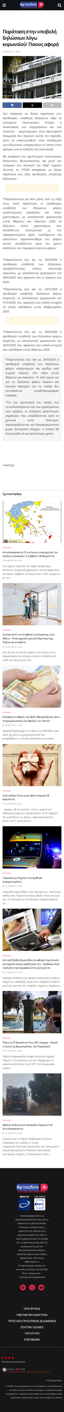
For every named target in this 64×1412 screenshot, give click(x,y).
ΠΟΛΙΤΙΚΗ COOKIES (32, 1327)
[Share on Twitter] (32, 105)
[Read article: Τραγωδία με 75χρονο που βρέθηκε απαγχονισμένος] (32, 847)
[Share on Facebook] (12, 105)
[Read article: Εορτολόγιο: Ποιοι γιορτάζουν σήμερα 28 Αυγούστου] (32, 765)
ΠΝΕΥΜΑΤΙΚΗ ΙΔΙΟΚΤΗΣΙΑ (32, 1315)
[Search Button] (59, 5)
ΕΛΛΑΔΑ (7, 547)
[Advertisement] (32, 18)
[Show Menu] (4, 5)
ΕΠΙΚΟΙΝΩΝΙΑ (32, 1339)
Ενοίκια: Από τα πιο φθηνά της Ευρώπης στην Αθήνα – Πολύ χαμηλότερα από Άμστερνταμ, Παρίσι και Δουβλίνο (29, 638)
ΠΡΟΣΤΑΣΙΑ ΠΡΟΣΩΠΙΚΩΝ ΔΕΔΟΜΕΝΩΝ (32, 1321)
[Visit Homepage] (32, 5)
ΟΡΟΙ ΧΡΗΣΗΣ (32, 1308)
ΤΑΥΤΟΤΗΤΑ (32, 1333)
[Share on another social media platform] (52, 105)
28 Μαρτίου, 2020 (11, 51)
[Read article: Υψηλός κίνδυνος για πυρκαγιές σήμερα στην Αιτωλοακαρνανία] (32, 1094)
